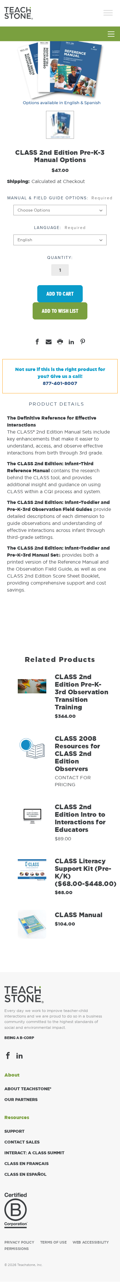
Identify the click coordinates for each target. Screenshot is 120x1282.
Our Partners (21, 1099)
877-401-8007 (60, 383)
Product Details (56, 404)
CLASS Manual (79, 914)
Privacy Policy (19, 1242)
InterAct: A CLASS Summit (34, 1153)
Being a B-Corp (19, 1037)
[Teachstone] (18, 12)
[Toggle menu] (111, 35)
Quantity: (60, 257)
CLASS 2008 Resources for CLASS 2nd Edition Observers (77, 753)
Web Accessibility (91, 1242)
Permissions (16, 1249)
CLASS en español (25, 1174)
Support (14, 1131)
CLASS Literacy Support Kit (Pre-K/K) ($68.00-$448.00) (86, 872)
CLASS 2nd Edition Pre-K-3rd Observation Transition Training (81, 691)
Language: (60, 227)
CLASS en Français (26, 1163)
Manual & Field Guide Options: (60, 198)
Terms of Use (53, 1242)
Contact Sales (22, 1142)
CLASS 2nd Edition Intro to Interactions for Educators (80, 818)
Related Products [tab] (60, 659)
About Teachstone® (27, 1089)
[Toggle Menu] (108, 12)
